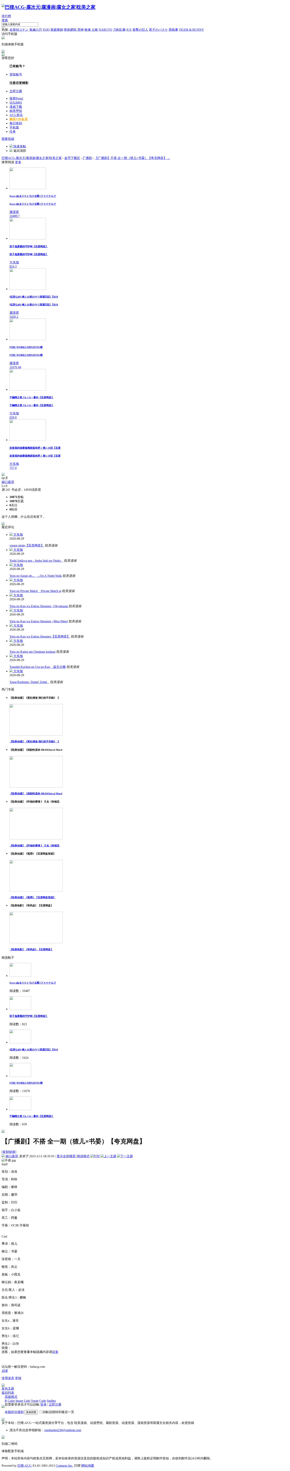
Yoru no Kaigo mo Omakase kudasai (32, 651)
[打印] (95, 1156)
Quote (34, 1400)
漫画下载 (15, 106)
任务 (12, 131)
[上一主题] (108, 1156)
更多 (18, 162)
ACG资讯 (16, 115)
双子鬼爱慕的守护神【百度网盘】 (28, 1016)
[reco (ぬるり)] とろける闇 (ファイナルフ (32, 982)
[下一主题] (125, 1156)
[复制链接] (9, 1152)
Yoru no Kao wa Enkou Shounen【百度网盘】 (39, 636)
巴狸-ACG (24, 1465)
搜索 (5, 20)
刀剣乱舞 (119, 29)
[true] (3, 27)
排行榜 (6, 16)
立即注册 (15, 91)
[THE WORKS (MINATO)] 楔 (26, 1082)
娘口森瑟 (8, 482)
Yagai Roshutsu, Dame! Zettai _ (29, 682)
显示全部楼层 (66, 1156)
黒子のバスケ (158, 29)
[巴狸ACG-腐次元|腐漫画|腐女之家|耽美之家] (48, 7)
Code (42, 1400)
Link (27, 1400)
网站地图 (87, 1465)
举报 (18, 1378)
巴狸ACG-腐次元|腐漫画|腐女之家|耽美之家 (32, 158)
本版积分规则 (14, 1412)
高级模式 (11, 1396)
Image (19, 1400)
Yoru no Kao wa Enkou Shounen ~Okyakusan (39, 606)
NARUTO (105, 29)
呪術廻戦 (70, 29)
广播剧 (87, 158)
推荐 (16, 98)
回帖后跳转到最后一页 (58, 1412)
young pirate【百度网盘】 (26, 545)
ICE (129, 29)
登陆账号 (15, 74)
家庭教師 (57, 29)
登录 (43, 1404)
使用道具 (8, 1378)
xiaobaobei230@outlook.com (62, 1430)
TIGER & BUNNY (191, 29)
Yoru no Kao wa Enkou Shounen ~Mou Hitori (38, 621)
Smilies (51, 1400)
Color (11, 1400)
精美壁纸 (15, 111)
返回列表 (8, 1392)
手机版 (14, 127)
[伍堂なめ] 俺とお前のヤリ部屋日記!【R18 (33, 1049)
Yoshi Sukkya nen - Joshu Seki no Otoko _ (36, 560)
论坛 (15, 102)
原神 (80, 29)
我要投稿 (8, 139)
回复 (55, 1352)
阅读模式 (83, 1156)
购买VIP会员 (18, 119)
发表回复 (31, 1412)
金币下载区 (72, 158)
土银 (95, 29)
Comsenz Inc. (64, 1465)
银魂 (87, 29)
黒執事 (173, 29)
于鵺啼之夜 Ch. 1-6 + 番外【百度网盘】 (31, 1116)
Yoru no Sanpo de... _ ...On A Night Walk (35, 575)
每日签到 (15, 123)
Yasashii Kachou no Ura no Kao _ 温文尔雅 (37, 666)
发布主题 (8, 1388)
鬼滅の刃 (35, 29)
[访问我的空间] (3, 475)
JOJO (46, 29)
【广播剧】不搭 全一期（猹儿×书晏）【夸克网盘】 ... (132, 158)
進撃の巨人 (140, 29)
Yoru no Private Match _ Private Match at (35, 591)
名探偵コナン (18, 29)
